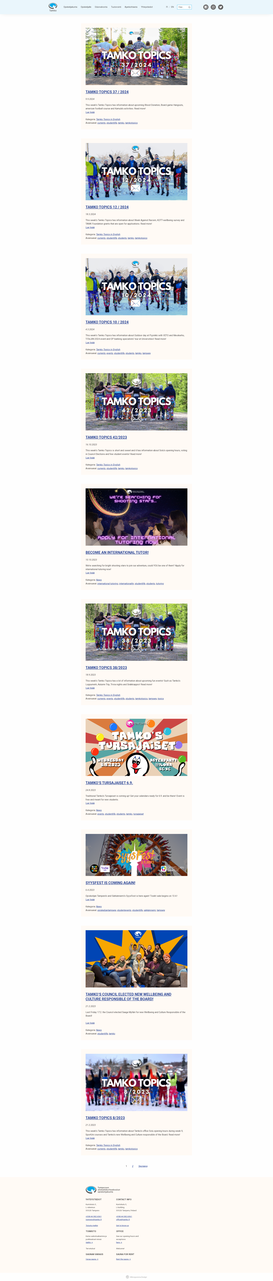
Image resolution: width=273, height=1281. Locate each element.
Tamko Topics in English (108, 119)
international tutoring (107, 583)
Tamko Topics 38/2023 (106, 667)
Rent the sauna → (123, 1259)
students (122, 238)
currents (101, 123)
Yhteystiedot (147, 7)
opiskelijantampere (106, 910)
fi (167, 7)
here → (119, 1242)
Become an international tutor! (117, 552)
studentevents (124, 910)
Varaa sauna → (92, 1259)
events (109, 353)
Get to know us (122, 1225)
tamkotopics (131, 123)
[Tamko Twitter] (220, 7)
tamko (121, 123)
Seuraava (142, 1166)
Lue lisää (90, 112)
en (172, 7)
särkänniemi (150, 910)
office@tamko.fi (123, 1219)
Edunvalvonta (101, 7)
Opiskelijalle (86, 7)
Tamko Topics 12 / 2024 (107, 207)
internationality (126, 583)
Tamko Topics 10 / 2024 (107, 322)
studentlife (111, 123)
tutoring (160, 583)
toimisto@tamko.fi (94, 1219)
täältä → (89, 1242)
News (99, 580)
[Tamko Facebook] (206, 7)
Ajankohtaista (131, 7)
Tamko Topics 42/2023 (106, 437)
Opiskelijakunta (70, 7)
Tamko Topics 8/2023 (105, 1118)
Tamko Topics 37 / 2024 (107, 92)
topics (161, 698)
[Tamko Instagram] (213, 7)
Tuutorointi (116, 7)
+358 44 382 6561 (94, 1216)
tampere (146, 353)
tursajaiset (138, 814)
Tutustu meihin (92, 1225)
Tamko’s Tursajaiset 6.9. (109, 783)
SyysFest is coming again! (110, 883)
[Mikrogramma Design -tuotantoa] (136, 1277)
